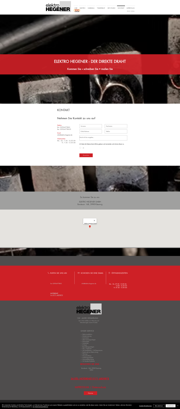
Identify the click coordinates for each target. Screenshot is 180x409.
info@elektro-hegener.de (64, 135)
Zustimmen (170, 406)
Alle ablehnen (159, 406)
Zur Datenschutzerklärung (40, 407)
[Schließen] (178, 405)
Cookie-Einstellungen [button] (145, 406)
